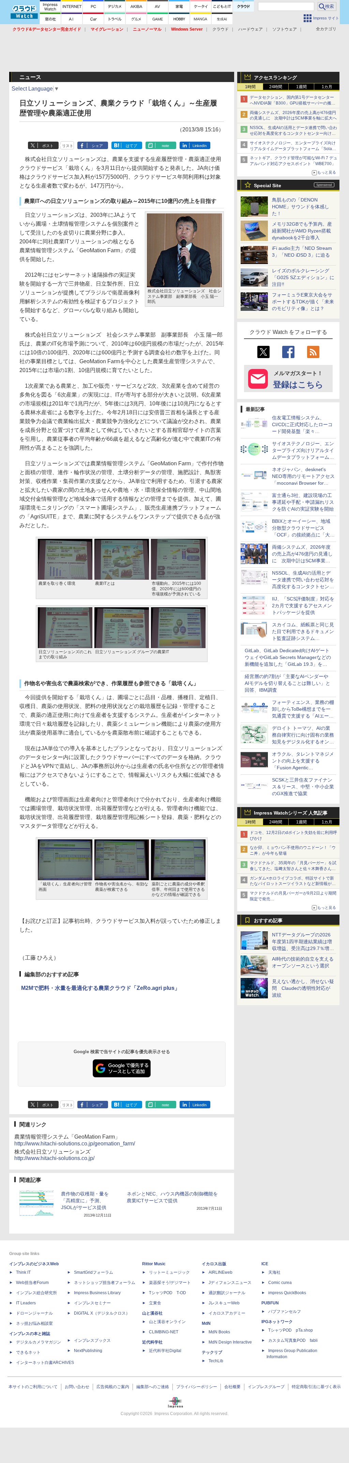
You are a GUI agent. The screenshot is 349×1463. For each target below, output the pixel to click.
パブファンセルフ (284, 1311)
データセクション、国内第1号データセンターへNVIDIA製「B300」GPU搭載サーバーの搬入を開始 (292, 103)
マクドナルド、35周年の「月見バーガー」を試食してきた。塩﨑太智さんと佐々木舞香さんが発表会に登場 (293, 869)
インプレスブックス (92, 1340)
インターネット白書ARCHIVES (45, 1362)
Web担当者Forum (32, 1282)
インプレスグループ (266, 1386)
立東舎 (155, 1303)
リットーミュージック (169, 1272)
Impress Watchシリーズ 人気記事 (291, 813)
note (165, 146)
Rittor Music (154, 1263)
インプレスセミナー (92, 1303)
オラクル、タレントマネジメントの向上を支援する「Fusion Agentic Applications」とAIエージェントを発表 (303, 767)
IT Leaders (26, 1303)
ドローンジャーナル (34, 1313)
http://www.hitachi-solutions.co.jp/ (54, 1158)
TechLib (216, 1360)
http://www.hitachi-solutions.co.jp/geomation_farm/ (74, 1143)
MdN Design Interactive (230, 1342)
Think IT (23, 1272)
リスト (67, 146)
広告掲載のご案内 (112, 1386)
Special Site (267, 185)
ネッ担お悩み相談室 (34, 1323)
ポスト (48, 146)
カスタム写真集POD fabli (293, 1340)
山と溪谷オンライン (167, 1321)
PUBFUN (270, 1303)
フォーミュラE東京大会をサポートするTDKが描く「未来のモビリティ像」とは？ (303, 301)
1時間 (250, 86)
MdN (206, 1323)
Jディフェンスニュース (230, 1282)
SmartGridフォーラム (93, 1272)
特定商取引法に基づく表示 (316, 1386)
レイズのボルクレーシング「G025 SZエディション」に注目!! (303, 277)
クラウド (220, 29)
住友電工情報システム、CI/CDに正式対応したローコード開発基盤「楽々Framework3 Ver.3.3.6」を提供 (303, 431)
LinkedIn (200, 146)
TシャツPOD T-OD (167, 1292)
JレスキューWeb (224, 1303)
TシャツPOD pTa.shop (290, 1330)
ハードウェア (250, 29)
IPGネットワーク (277, 1321)
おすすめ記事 (268, 920)
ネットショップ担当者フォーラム (104, 1282)
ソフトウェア (284, 29)
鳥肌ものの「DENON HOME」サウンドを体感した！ (300, 206)
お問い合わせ (77, 1386)
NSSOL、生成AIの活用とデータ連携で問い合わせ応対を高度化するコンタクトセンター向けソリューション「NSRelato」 (293, 133)
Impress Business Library (97, 1292)
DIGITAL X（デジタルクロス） (102, 1313)
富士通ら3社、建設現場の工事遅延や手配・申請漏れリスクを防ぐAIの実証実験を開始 (303, 502)
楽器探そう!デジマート (170, 1282)
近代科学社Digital (165, 1350)
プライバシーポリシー (196, 1386)
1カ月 (327, 86)
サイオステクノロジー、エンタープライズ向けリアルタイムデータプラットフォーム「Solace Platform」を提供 (293, 149)
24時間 (275, 86)
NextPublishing (88, 1350)
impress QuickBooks (287, 1292)
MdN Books (219, 1332)
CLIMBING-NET (163, 1332)
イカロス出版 (214, 1263)
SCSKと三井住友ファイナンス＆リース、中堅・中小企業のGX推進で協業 (303, 786)
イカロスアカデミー (227, 1313)
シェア (97, 146)
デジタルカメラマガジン (38, 1342)
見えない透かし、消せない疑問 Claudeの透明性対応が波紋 (303, 988)
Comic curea (280, 1282)
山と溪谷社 (152, 1313)
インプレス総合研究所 (36, 1292)
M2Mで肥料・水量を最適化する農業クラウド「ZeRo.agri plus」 (100, 988)
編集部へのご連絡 (152, 1386)
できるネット (28, 1352)
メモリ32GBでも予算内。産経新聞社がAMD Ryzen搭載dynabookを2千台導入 (302, 230)
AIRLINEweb (220, 1272)
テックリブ (212, 1352)
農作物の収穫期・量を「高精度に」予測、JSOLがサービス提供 (85, 1200)
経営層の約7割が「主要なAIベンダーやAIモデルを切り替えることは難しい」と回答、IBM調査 (287, 683)
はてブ (131, 146)
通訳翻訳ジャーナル (227, 1292)
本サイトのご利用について (33, 1386)
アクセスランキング (275, 77)
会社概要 (232, 1386)
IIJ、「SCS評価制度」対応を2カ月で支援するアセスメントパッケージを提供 (303, 605)
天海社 (274, 1272)
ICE (264, 1263)
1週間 (301, 86)
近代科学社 (152, 1342)
